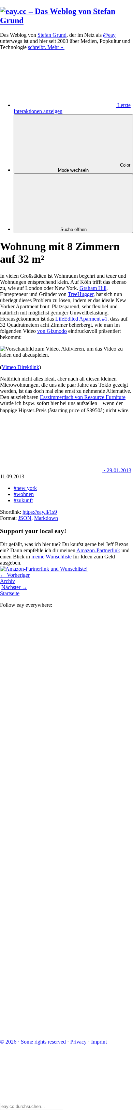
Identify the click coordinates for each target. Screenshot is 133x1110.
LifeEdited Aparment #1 (81, 319)
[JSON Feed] (51, 978)
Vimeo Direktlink (20, 367)
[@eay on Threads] (51, 820)
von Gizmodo (52, 331)
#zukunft (23, 500)
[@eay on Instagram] (51, 873)
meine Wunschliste (51, 556)
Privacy (78, 1042)
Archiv (7, 581)
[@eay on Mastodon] (51, 663)
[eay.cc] (66, 20)
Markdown (46, 518)
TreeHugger (80, 294)
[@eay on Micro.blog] (51, 768)
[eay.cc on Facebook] (51, 925)
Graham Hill (92, 288)
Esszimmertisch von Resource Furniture (82, 397)
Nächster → (14, 587)
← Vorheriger (15, 575)
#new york (25, 488)
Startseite (9, 593)
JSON (24, 518)
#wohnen (24, 494)
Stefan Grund (52, 35)
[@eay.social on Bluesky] (51, 715)
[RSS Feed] (51, 1030)
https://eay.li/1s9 (40, 512)
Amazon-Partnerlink (98, 550)
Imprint (99, 1042)
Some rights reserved (33, 1042)
